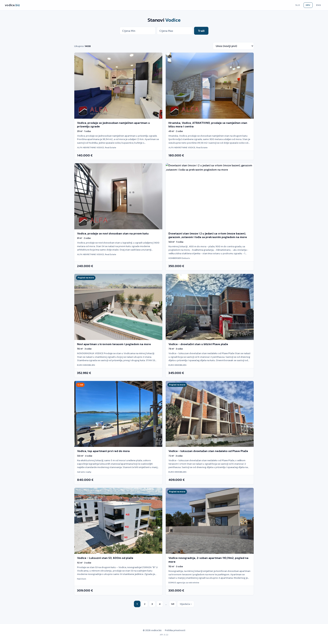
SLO (297, 5)
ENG (318, 5)
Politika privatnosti (175, 630)
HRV (308, 5)
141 (172, 604)
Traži (201, 31)
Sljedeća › (186, 604)
